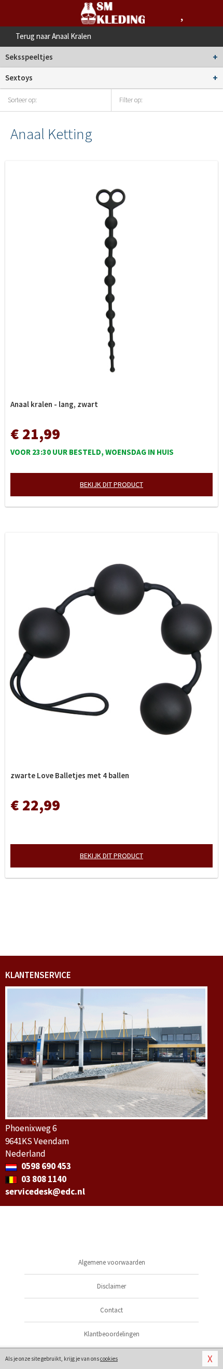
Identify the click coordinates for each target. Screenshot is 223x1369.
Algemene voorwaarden (111, 1262)
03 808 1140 (43, 1179)
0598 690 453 (45, 1166)
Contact (111, 1310)
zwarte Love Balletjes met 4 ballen (69, 775)
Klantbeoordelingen (112, 1334)
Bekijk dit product (111, 484)
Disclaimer (111, 1286)
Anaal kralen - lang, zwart (54, 404)
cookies (109, 1358)
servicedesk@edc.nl (45, 1191)
